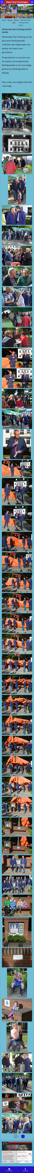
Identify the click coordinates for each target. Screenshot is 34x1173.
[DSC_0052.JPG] (17, 705)
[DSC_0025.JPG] (17, 337)
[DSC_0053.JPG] (17, 725)
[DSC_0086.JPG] (17, 1123)
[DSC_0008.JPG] (17, 235)
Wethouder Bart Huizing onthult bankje (25, 22)
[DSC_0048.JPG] (17, 623)
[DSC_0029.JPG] (17, 398)
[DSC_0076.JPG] (17, 983)
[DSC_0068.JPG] (17, 884)
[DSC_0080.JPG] (17, 1010)
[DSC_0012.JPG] (17, 144)
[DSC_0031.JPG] (17, 419)
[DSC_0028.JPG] (17, 378)
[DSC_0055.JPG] (17, 766)
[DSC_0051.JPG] (17, 684)
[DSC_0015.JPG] (17, 256)
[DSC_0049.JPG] (17, 643)
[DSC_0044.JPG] (17, 562)
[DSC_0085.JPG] (17, 1103)
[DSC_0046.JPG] (17, 603)
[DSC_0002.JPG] (17, 123)
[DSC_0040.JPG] (17, 491)
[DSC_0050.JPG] (17, 664)
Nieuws (10, 20)
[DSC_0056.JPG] (17, 786)
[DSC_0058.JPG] (17, 826)
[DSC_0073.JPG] (17, 932)
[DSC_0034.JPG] (17, 469)
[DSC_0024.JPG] (17, 276)
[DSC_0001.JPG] (17, 103)
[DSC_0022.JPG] (17, 317)
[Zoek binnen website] (2, 2)
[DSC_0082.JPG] (17, 1062)
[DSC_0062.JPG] (17, 865)
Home (4, 20)
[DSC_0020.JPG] (17, 296)
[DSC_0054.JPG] (17, 745)
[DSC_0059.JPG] (17, 845)
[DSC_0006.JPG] (17, 164)
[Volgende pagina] (23, 1136)
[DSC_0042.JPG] (17, 541)
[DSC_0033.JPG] (17, 444)
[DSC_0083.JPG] (17, 1083)
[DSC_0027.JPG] (17, 358)
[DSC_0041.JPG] (17, 518)
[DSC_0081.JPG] (17, 1037)
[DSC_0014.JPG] (17, 189)
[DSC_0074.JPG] (17, 957)
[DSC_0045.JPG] (17, 582)
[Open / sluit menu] (32, 2)
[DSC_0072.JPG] (17, 905)
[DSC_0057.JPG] (17, 807)
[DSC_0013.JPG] (17, 215)
